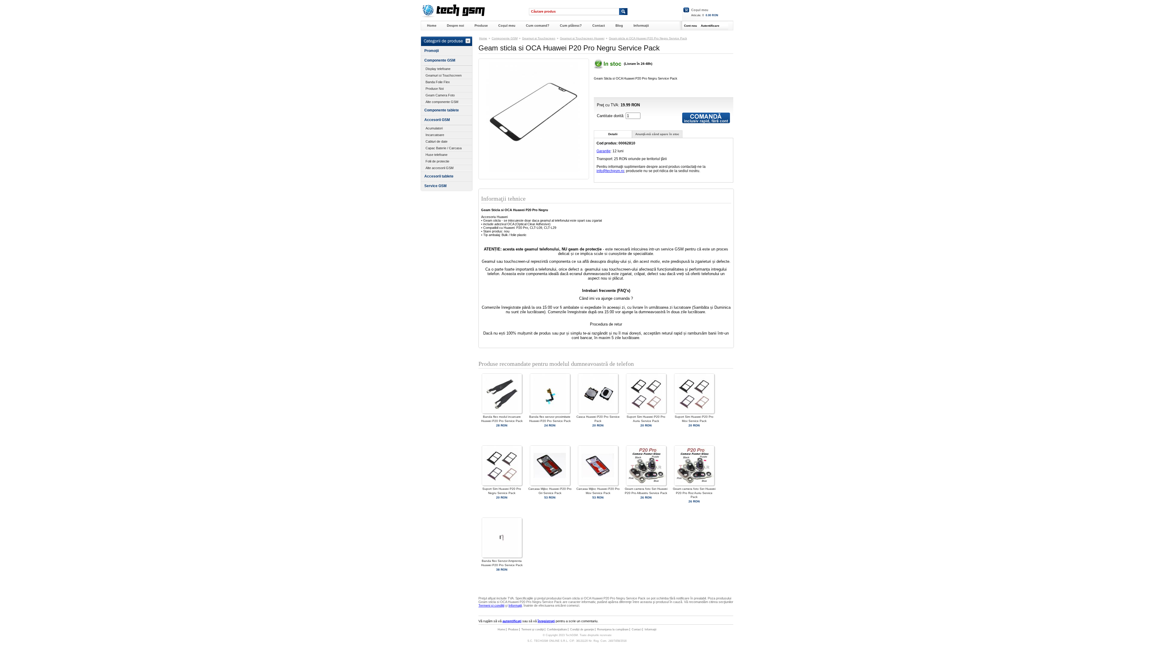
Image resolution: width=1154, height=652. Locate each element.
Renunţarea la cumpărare (613, 629)
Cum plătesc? (571, 25)
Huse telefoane (436, 154)
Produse (481, 25)
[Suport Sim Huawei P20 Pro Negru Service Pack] (502, 484)
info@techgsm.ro (610, 171)
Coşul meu (699, 10)
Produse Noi (435, 88)
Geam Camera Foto (440, 95)
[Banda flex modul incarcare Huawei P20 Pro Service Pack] (502, 412)
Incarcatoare (435, 135)
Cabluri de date (436, 141)
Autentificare (710, 25)
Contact (598, 25)
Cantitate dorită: (611, 116)
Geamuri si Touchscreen (444, 75)
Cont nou (690, 25)
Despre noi (455, 25)
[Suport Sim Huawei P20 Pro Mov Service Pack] (694, 412)
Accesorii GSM (437, 120)
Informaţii (641, 25)
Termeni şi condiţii (491, 605)
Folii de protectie (437, 161)
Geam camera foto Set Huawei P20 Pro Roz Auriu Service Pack (694, 492)
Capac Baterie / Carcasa (444, 148)
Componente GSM (439, 60)
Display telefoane (438, 69)
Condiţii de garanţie (582, 629)
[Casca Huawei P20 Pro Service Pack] (598, 412)
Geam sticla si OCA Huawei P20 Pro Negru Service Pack (648, 38)
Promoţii (431, 51)
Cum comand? (537, 25)
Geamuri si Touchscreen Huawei (582, 38)
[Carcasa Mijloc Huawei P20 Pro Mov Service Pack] (598, 484)
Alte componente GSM (442, 102)
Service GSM (435, 186)
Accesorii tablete (438, 176)
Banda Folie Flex (438, 82)
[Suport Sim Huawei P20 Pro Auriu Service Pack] (646, 412)
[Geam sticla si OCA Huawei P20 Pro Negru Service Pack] (533, 170)
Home (431, 25)
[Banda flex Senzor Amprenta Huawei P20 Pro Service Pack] (502, 556)
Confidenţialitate (557, 629)
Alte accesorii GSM (439, 168)
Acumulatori (434, 128)
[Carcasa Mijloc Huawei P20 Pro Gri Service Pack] (550, 484)
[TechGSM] (453, 16)
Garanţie (604, 151)
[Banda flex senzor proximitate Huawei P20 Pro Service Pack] (550, 412)
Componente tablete (441, 110)
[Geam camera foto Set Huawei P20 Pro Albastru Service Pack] (646, 484)
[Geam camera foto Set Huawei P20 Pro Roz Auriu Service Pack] (694, 484)
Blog (619, 25)
